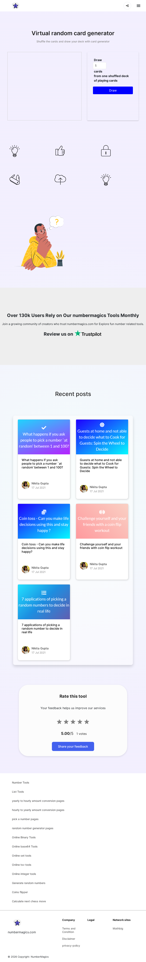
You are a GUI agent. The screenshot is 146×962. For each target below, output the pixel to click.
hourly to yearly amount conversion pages (38, 809)
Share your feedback (73, 746)
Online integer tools (24, 873)
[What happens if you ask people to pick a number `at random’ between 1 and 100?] (44, 437)
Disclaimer (68, 938)
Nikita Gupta (40, 483)
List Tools (18, 791)
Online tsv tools (21, 864)
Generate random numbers (28, 883)
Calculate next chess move (29, 901)
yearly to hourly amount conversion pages (38, 800)
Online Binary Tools (24, 837)
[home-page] (15, 6)
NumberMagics (40, 956)
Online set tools (21, 855)
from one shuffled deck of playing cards (111, 78)
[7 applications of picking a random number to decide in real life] (44, 602)
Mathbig (118, 928)
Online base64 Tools (25, 846)
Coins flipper (20, 892)
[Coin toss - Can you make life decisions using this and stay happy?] (44, 521)
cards (98, 71)
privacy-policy (71, 945)
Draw (98, 60)
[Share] (127, 6)
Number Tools (20, 782)
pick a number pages (25, 819)
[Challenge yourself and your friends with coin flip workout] (102, 521)
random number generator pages (32, 828)
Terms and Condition (68, 930)
